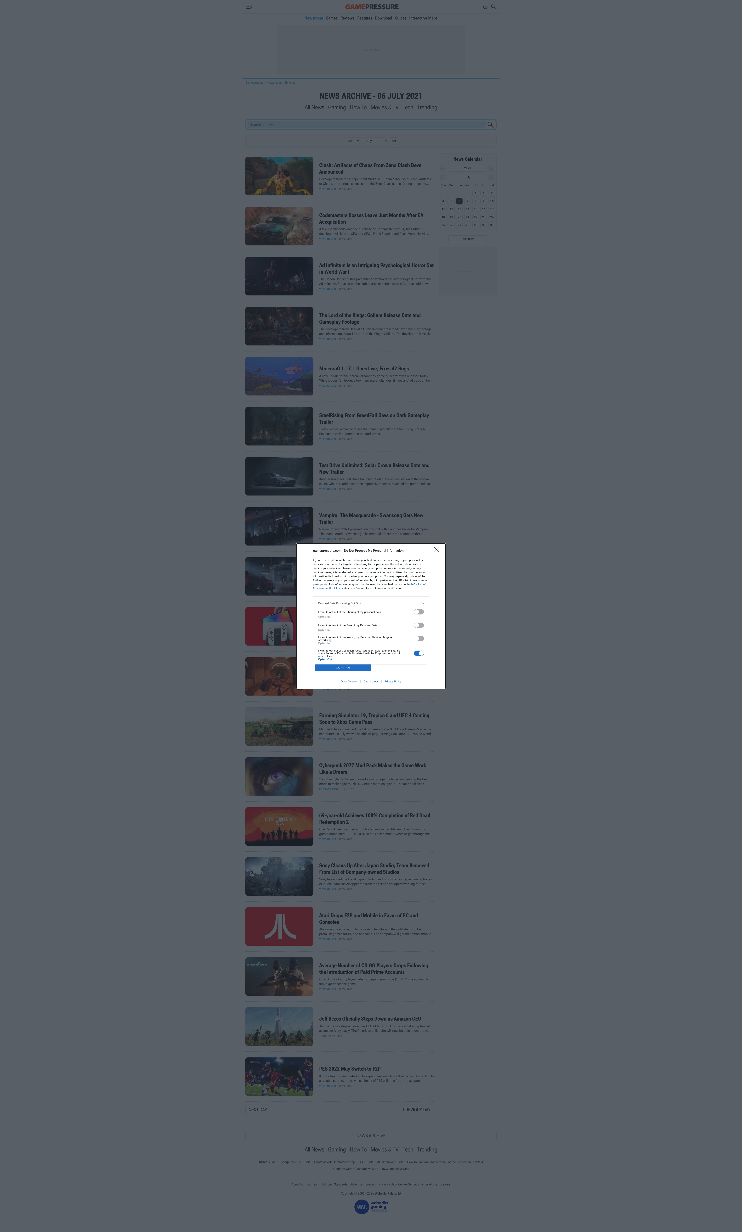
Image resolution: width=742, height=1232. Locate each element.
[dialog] (371, 616)
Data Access (371, 681)
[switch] (419, 611)
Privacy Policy (393, 681)
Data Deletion (349, 681)
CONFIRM (343, 667)
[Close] (438, 551)
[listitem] (371, 603)
